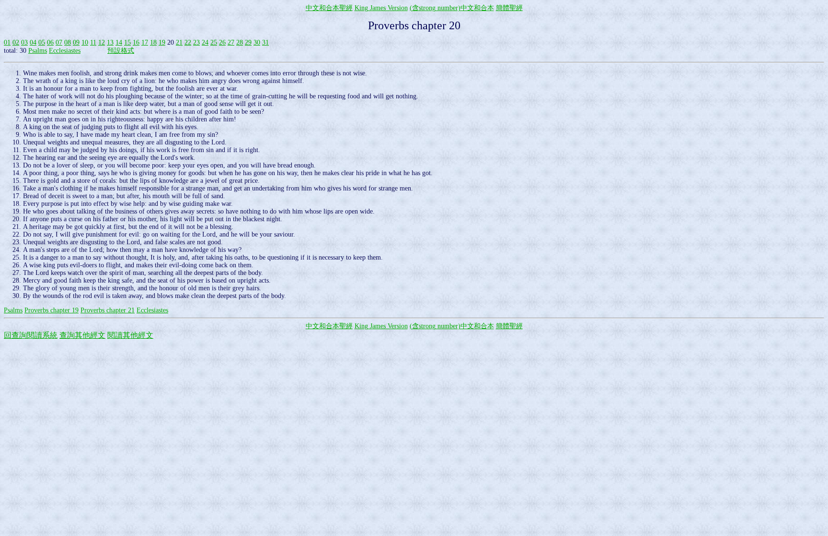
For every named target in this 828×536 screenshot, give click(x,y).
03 (24, 42)
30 (256, 42)
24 (205, 42)
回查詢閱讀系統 (31, 335)
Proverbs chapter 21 (107, 310)
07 (59, 42)
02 (15, 42)
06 (50, 42)
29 (248, 42)
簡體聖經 (509, 8)
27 (231, 42)
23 (196, 42)
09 (76, 42)
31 (265, 42)
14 (118, 42)
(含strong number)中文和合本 (452, 8)
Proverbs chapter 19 (51, 310)
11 (93, 42)
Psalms (37, 50)
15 (127, 42)
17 (144, 42)
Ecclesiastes (64, 50)
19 (162, 42)
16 (136, 42)
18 (153, 42)
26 (222, 42)
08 (67, 42)
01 (7, 42)
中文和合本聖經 (329, 8)
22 (187, 42)
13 (110, 42)
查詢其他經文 (82, 335)
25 (213, 42)
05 (41, 42)
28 (239, 42)
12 (101, 42)
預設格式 (120, 50)
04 (33, 42)
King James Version (381, 8)
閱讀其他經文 (130, 335)
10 (84, 42)
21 (179, 42)
